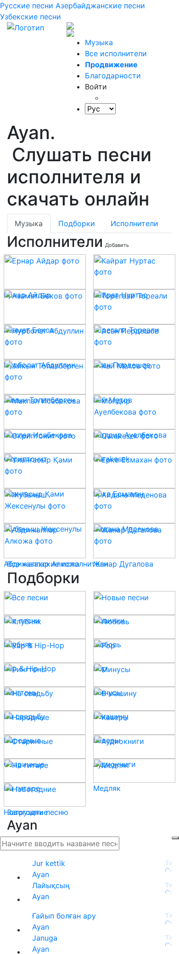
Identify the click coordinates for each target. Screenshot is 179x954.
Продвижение (111, 64)
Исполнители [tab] (134, 223)
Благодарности (113, 75)
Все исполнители (116, 53)
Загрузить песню (37, 812)
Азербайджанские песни (100, 5)
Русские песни (26, 5)
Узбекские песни (30, 16)
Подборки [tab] (76, 223)
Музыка (99, 42)
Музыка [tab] (29, 223)
